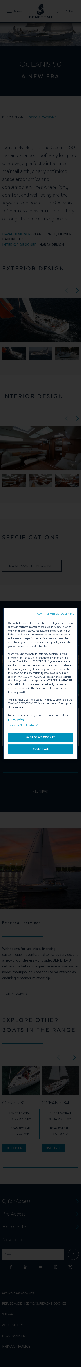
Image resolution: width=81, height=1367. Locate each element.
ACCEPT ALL (41, 748)
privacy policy (16, 719)
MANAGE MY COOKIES (41, 737)
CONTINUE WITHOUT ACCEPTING (55, 613)
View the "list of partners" (24, 725)
